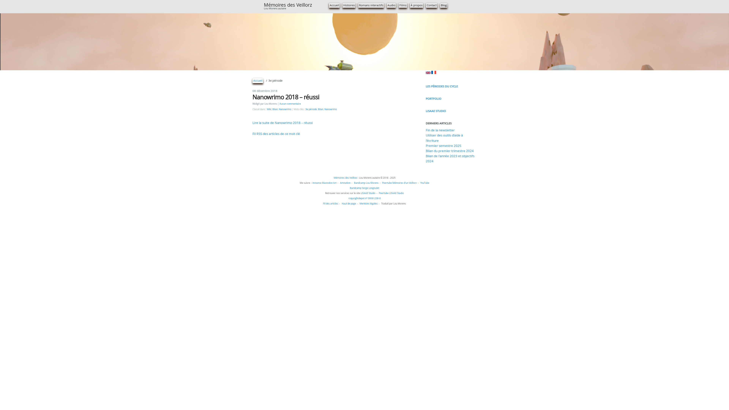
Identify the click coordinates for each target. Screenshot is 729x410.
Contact (432, 5)
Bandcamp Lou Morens (366, 182)
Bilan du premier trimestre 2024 (450, 151)
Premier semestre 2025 (443, 146)
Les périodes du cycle (442, 86)
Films (402, 5)
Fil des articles (330, 203)
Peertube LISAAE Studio (391, 193)
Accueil (334, 5)
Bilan (275, 109)
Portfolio (433, 98)
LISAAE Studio (436, 111)
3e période (311, 109)
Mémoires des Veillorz (288, 5)
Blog (444, 5)
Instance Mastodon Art (324, 182)
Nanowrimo (285, 109)
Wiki (269, 109)
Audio (391, 5)
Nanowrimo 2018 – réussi (285, 97)
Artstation (345, 182)
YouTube (424, 182)
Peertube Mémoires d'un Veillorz (399, 182)
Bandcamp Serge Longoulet (364, 187)
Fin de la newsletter (440, 130)
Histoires (349, 5)
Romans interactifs (371, 5)
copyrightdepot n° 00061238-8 (365, 198)
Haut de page (349, 203)
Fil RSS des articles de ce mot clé (276, 134)
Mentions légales (369, 203)
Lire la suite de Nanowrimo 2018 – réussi (282, 123)
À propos (417, 5)
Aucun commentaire (290, 103)
